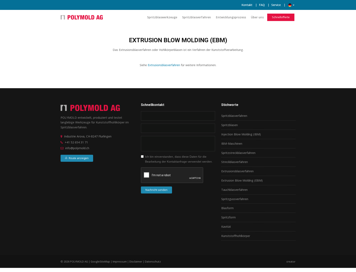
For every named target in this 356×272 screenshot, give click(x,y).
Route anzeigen (78, 158)
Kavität (226, 227)
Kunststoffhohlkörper (235, 236)
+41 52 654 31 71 (76, 142)
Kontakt (246, 5)
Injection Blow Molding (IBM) (241, 134)
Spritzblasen (229, 125)
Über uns (257, 17)
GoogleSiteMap (100, 261)
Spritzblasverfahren (196, 17)
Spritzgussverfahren (234, 199)
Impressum (120, 261)
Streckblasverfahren (234, 162)
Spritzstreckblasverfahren (238, 153)
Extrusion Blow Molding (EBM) (242, 180)
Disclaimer (135, 261)
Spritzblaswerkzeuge (162, 17)
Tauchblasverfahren (234, 190)
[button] (291, 5)
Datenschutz (153, 261)
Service (276, 5)
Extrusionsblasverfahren (164, 65)
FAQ (262, 5)
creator (290, 261)
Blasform (227, 208)
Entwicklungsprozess (231, 17)
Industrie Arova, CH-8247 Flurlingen (87, 136)
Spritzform (228, 217)
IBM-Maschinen (231, 143)
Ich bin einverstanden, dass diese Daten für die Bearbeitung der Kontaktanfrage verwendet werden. (179, 159)
